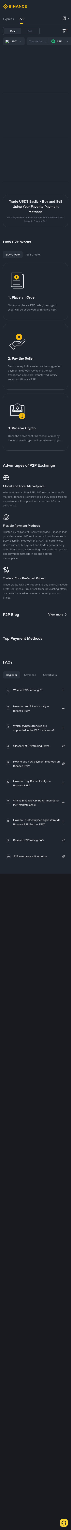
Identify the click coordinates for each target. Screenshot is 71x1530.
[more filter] (64, 31)
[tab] (8, 19)
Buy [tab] (12, 31)
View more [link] (55, 614)
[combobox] (14, 41)
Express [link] (8, 19)
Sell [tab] (30, 31)
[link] (39, 746)
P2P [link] (21, 19)
